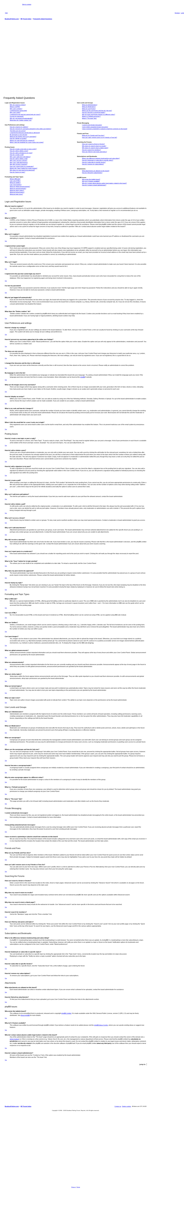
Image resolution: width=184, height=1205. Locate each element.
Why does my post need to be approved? (22, 170)
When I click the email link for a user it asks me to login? (27, 142)
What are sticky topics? (17, 190)
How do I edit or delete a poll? (19, 158)
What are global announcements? (20, 186)
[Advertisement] (76, 58)
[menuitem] (6, 13)
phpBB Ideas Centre (101, 1025)
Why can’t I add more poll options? (20, 156)
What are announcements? (18, 188)
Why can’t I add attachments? (19, 162)
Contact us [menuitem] (118, 1106)
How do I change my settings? (19, 127)
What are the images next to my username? (23, 136)
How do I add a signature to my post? (21, 153)
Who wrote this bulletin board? (91, 179)
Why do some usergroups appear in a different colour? (98, 114)
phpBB (82, 377)
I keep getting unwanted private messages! (95, 127)
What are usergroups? (89, 108)
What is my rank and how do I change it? (22, 140)
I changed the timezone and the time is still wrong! (25, 132)
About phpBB (25, 1015)
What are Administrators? (89, 105)
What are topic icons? (16, 194)
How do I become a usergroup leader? (93, 112)
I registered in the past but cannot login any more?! (25, 114)
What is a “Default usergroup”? (91, 116)
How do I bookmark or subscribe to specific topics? (97, 160)
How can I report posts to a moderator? (22, 166)
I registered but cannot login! (18, 110)
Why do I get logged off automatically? (21, 118)
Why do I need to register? (18, 105)
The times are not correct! (18, 131)
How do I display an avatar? (18, 138)
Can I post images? (16, 184)
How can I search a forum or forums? (93, 144)
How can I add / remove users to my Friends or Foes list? (99, 137)
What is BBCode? (15, 179)
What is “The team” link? (89, 118)
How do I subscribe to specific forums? (94, 162)
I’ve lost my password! (16, 116)
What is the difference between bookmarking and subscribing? (101, 158)
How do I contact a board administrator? (94, 185)
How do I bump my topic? (17, 172)
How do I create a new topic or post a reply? (23, 149)
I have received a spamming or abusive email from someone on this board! (104, 129)
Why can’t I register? (16, 108)
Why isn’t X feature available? (91, 181)
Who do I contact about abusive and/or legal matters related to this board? (104, 183)
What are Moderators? (89, 106)
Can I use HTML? (15, 180)
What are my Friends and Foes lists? (93, 135)
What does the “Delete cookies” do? (21, 120)
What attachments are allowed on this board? (95, 171)
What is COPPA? (15, 106)
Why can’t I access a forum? (18, 160)
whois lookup (14, 1039)
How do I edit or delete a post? (19, 151)
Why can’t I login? (15, 112)
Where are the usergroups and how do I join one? (97, 110)
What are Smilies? (15, 182)
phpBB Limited (66, 1013)
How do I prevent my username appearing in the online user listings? (30, 129)
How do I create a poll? (17, 154)
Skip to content (26, 4)
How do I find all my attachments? (92, 172)
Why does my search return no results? (94, 146)
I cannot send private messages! (92, 125)
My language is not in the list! (18, 134)
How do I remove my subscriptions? (93, 164)
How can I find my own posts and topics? (94, 151)
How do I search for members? (91, 150)
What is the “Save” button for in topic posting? (23, 168)
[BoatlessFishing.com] (11, 6)
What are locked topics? (17, 192)
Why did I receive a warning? (18, 164)
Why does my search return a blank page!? (95, 148)
